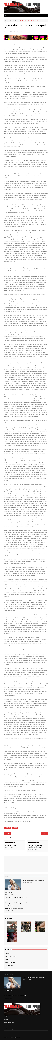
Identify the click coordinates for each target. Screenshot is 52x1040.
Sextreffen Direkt (9, 965)
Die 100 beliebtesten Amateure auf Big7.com (34, 880)
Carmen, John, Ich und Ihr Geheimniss (14, 908)
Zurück (8, 833)
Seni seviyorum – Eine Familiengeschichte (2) (16, 903)
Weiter (44, 833)
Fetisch (15, 827)
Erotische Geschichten (19, 31)
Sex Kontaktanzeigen (10, 962)
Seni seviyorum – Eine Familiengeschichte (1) (16, 897)
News (6, 959)
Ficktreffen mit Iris (10, 845)
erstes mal (7, 827)
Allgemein (7, 953)
